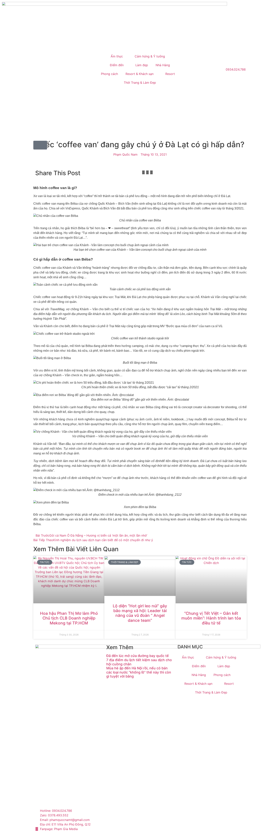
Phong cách (109, 74)
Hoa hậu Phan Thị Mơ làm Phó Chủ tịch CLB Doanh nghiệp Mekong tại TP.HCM (69, 618)
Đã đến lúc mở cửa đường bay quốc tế (137, 656)
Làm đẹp (141, 65)
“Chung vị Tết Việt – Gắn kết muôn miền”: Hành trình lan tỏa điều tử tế (211, 618)
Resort (170, 74)
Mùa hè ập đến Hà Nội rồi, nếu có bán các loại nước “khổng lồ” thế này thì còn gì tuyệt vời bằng (138, 672)
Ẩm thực (117, 56)
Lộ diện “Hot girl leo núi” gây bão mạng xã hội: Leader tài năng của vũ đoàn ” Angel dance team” (140, 613)
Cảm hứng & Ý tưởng (150, 56)
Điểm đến (117, 65)
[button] (143, 172)
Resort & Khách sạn (140, 74)
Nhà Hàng (163, 65)
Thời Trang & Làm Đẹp (140, 82)
